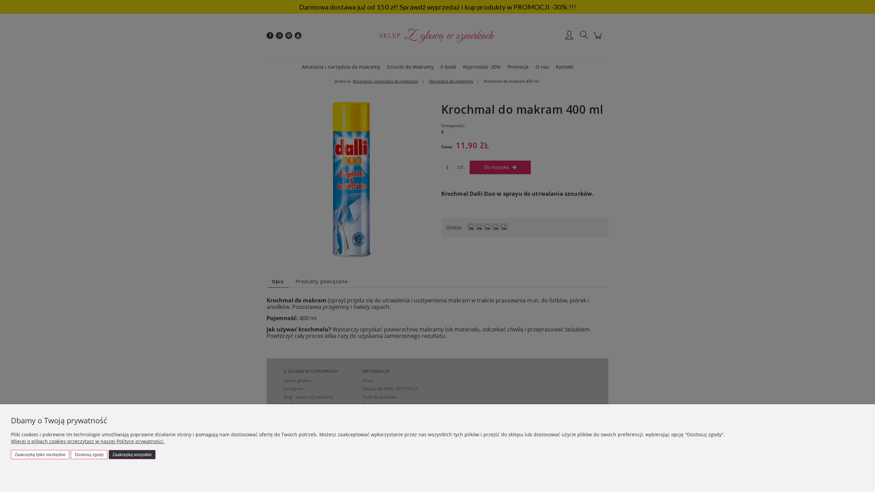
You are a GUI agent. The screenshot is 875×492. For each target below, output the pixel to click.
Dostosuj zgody (89, 454)
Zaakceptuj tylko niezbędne (40, 454)
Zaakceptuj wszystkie (132, 454)
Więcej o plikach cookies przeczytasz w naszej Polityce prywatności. (87, 441)
